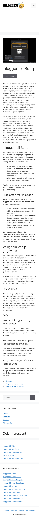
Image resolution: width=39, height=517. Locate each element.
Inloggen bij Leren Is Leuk (12, 477)
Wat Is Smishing (8, 455)
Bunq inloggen (10, 76)
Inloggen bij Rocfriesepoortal (13, 498)
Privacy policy (8, 423)
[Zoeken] (32, 397)
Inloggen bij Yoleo (9, 446)
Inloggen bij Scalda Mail (11, 492)
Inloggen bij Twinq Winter (14, 387)
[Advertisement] (19, 22)
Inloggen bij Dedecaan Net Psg (14, 489)
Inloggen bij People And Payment (15, 495)
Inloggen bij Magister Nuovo (13, 452)
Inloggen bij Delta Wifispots (12, 480)
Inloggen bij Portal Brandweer (13, 483)
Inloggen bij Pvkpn (9, 474)
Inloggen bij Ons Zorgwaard (13, 458)
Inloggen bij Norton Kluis (14, 384)
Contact (5, 414)
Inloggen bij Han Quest (11, 449)
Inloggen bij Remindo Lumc (12, 502)
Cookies (6, 420)
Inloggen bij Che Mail (10, 486)
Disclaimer (6, 417)
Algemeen (9, 381)
